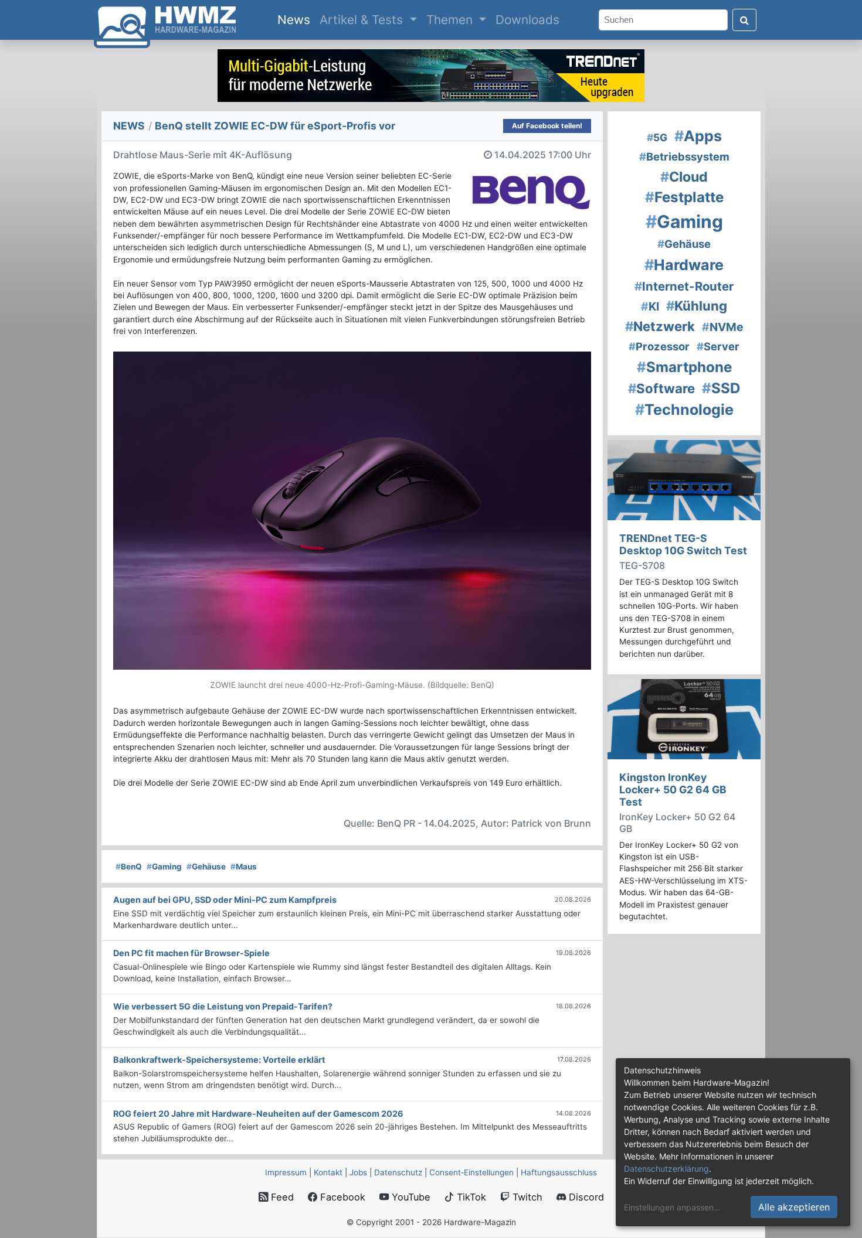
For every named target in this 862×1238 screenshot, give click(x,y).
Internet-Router (684, 286)
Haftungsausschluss (559, 1172)
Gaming (164, 866)
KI (650, 306)
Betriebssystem (684, 156)
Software (661, 388)
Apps (698, 136)
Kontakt (328, 1172)
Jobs (358, 1172)
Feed (281, 1197)
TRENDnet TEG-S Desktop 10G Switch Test (683, 544)
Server (718, 346)
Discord (585, 1197)
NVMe (723, 327)
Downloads (527, 19)
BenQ (129, 866)
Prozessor (659, 346)
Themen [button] (451, 19)
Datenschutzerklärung (666, 1169)
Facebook (341, 1197)
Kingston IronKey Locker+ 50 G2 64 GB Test (673, 789)
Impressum (286, 1172)
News (296, 19)
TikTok (470, 1197)
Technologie (684, 409)
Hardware (684, 265)
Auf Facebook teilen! (547, 125)
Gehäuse (206, 866)
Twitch (526, 1197)
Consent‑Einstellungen (471, 1172)
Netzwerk (660, 326)
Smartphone (684, 367)
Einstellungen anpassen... (672, 1207)
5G (657, 137)
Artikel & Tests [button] (363, 19)
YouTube (409, 1197)
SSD (721, 388)
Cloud (684, 177)
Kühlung (696, 305)
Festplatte (684, 197)
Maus (243, 866)
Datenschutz (398, 1172)
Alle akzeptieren (794, 1207)
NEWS (129, 126)
